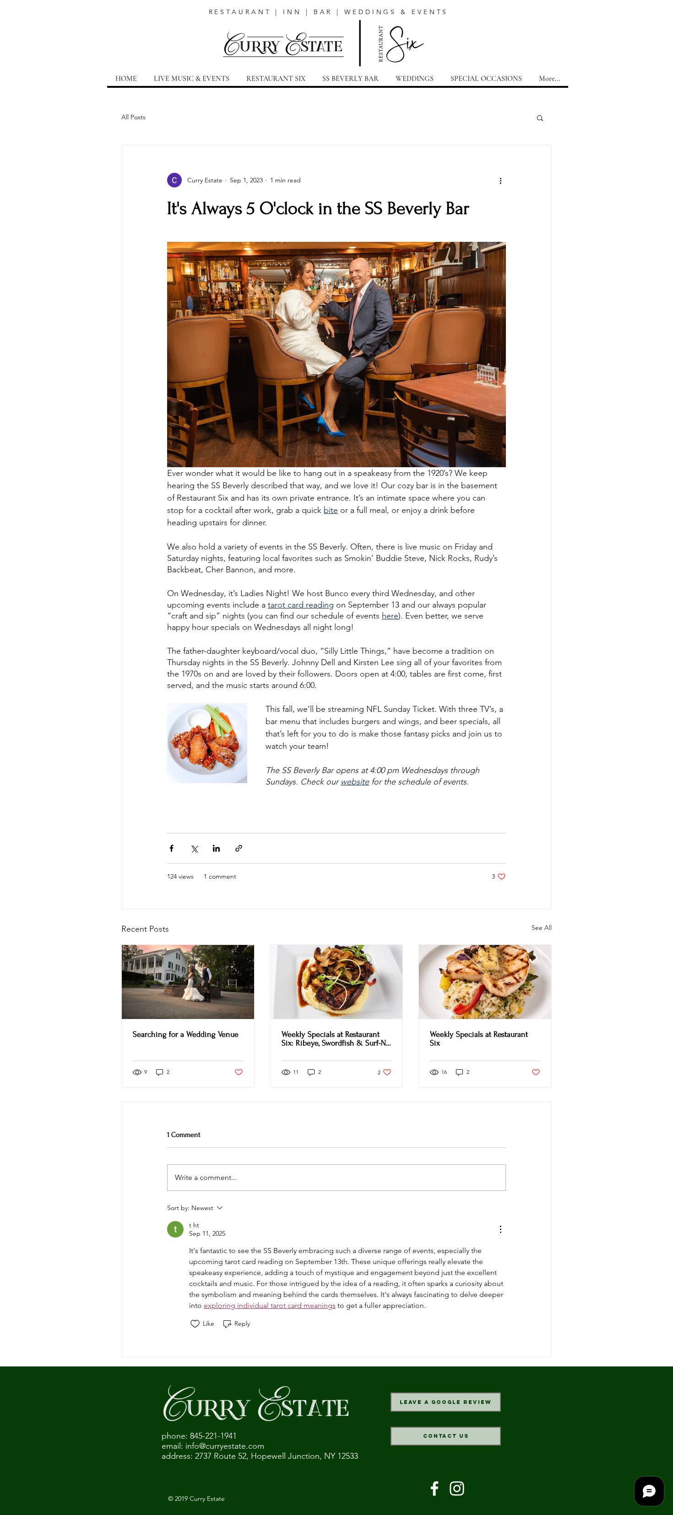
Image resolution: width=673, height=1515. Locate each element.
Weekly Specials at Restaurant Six (479, 1038)
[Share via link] (238, 848)
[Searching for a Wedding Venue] (188, 982)
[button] (540, 117)
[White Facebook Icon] (434, 1488)
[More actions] (500, 180)
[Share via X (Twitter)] (194, 848)
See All (542, 927)
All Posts (133, 117)
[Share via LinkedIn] (216, 848)
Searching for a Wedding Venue (186, 1034)
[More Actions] (500, 1229)
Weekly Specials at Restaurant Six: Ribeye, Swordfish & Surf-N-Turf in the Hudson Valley (335, 1038)
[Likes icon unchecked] (195, 1323)
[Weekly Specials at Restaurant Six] (485, 982)
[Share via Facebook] (171, 848)
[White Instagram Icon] (457, 1488)
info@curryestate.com (224, 1446)
